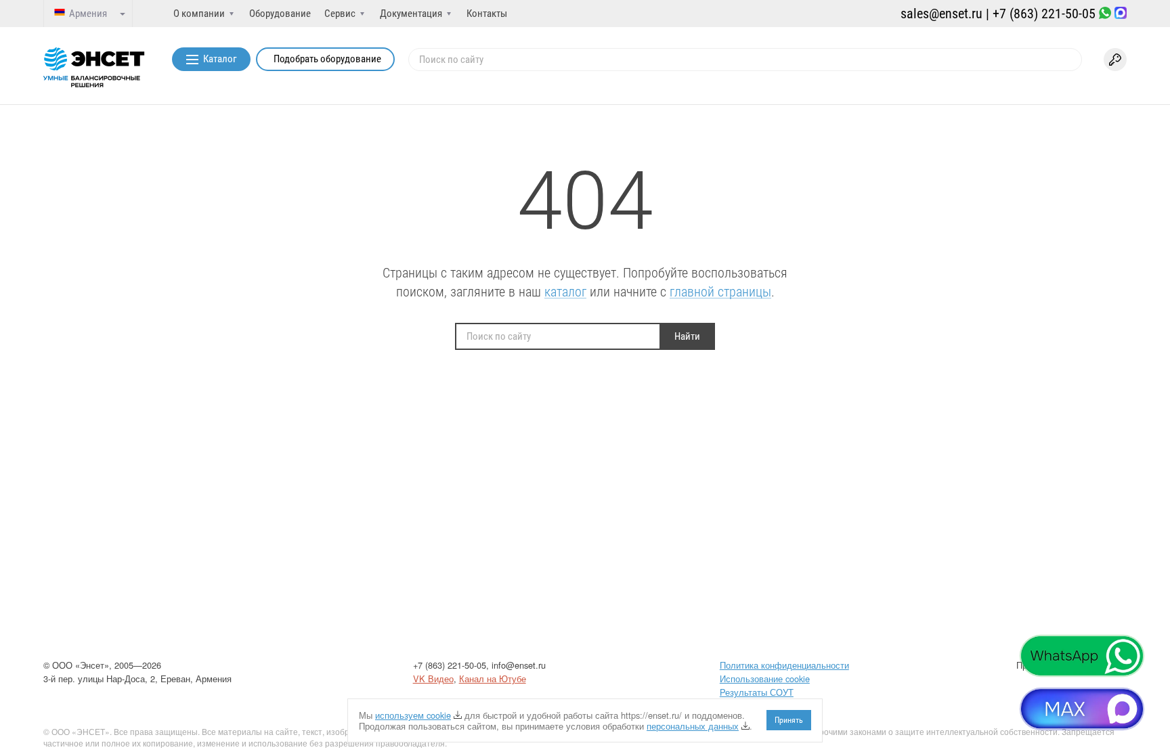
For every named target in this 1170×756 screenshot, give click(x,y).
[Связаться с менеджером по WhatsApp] (1105, 14)
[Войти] (1115, 59)
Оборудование (280, 13)
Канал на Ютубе (492, 678)
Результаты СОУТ (757, 692)
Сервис (339, 13)
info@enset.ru (519, 665)
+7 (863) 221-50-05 (1044, 13)
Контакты (487, 13)
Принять (789, 720)
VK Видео (433, 678)
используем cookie (413, 715)
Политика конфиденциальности (784, 665)
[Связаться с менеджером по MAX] (1120, 14)
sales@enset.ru (941, 13)
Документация (411, 13)
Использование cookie (765, 678)
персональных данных (693, 725)
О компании (199, 13)
